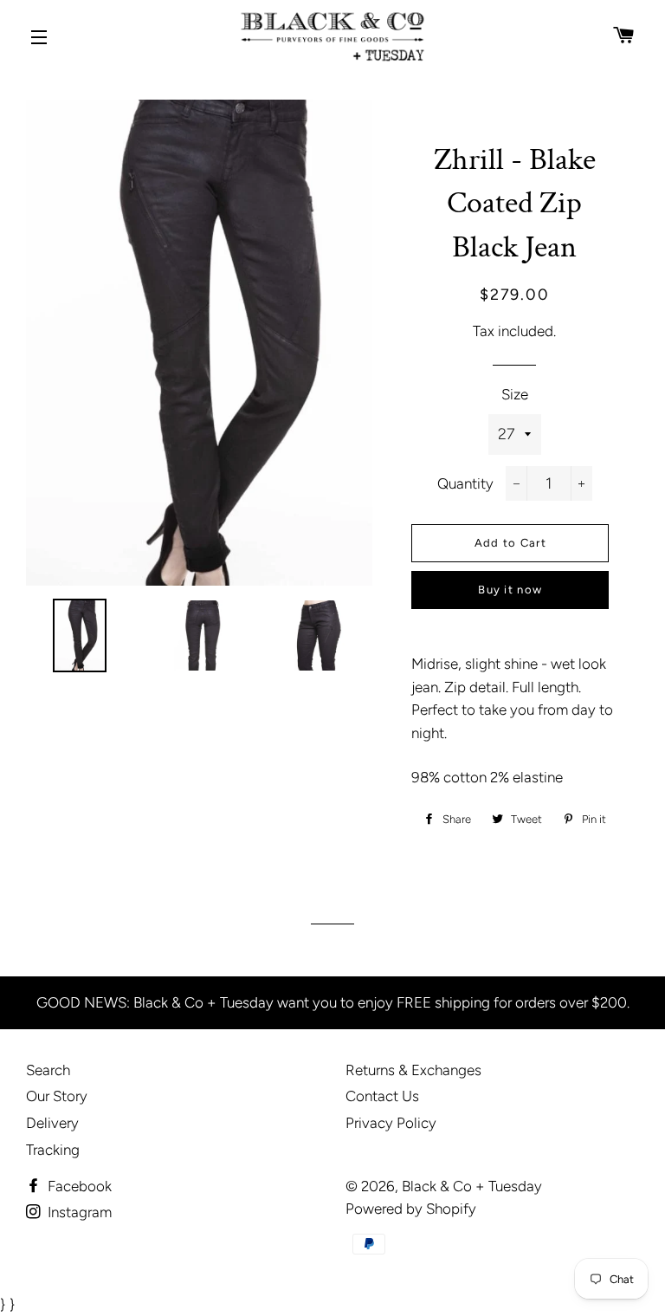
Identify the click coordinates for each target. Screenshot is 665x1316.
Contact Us (382, 1096)
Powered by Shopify (410, 1208)
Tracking (53, 1149)
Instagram (78, 1212)
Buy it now (510, 589)
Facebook (78, 1186)
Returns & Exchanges (413, 1070)
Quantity (465, 483)
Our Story (56, 1096)
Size (514, 394)
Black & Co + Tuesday (472, 1186)
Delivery (52, 1122)
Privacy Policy (390, 1122)
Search (48, 1070)
